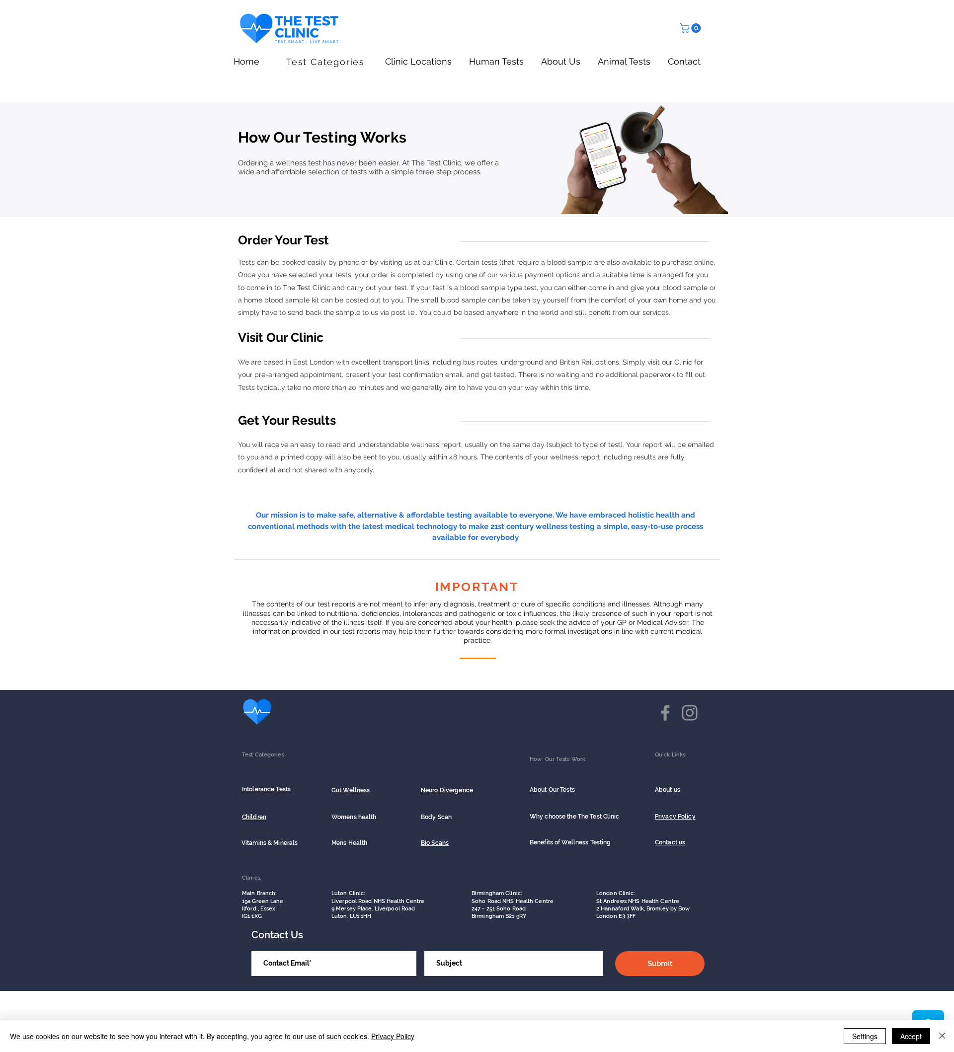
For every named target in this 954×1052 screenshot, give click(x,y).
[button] (691, 28)
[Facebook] (665, 712)
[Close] (942, 1036)
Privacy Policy (392, 1036)
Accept (911, 1036)
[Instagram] (689, 712)
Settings (864, 1036)
